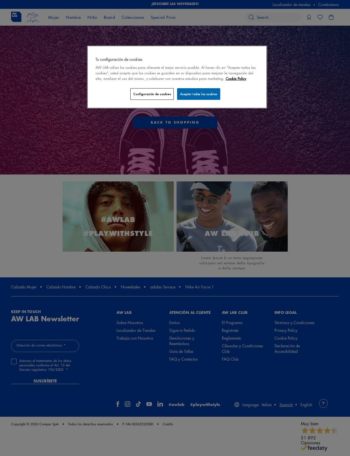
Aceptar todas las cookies (198, 94)
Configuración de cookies (152, 94)
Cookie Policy (236, 78)
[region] (177, 77)
